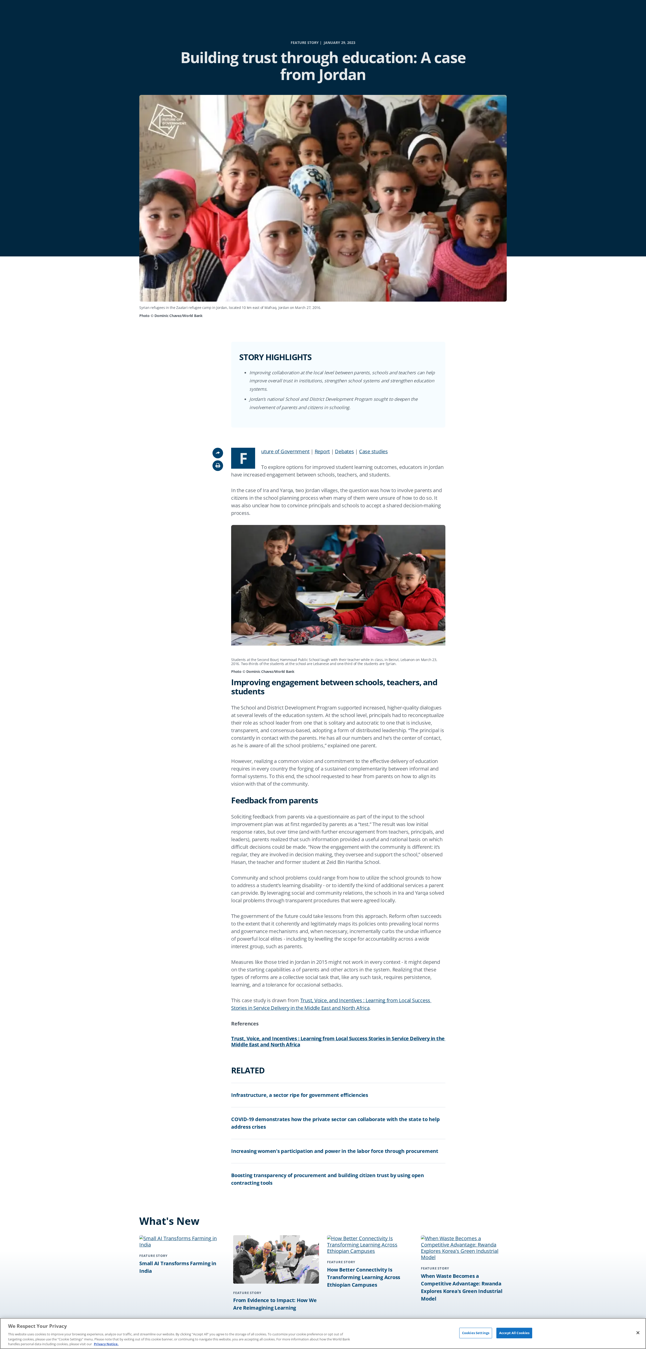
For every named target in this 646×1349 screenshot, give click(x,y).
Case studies (373, 451)
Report (322, 451)
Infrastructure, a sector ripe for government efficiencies (299, 1095)
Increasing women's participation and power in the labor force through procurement (334, 1151)
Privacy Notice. (106, 1343)
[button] (217, 465)
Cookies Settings (475, 1333)
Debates (344, 451)
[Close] (637, 1332)
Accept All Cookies (514, 1333)
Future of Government (285, 451)
